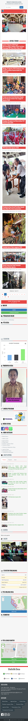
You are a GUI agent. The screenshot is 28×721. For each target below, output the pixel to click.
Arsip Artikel (7, 455)
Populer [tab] (10, 459)
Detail (13, 662)
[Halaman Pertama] (2, 294)
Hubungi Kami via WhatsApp (7, 320)
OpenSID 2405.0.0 (13, 719)
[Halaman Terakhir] (8, 297)
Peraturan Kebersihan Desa (9, 447)
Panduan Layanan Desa (7, 443)
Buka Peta (14, 611)
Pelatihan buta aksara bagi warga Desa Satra (14, 554)
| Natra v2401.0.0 (21, 719)
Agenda (5, 530)
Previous (3, 26)
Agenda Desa (5, 440)
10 (2, 296)
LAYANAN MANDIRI (14, 312)
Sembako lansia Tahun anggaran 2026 (12, 247)
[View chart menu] (25, 343)
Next (24, 26)
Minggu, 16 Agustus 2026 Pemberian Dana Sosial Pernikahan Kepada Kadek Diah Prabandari (13, 70)
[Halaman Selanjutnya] (5, 297)
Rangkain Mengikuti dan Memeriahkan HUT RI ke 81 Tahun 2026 (14, 122)
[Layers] (25, 598)
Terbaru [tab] (4, 459)
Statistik (6, 339)
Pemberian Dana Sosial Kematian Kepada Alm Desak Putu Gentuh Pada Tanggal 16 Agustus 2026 (13, 98)
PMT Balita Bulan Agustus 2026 (11, 148)
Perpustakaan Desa (6, 451)
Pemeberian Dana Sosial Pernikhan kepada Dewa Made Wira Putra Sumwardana (13, 208)
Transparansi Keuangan (7, 452)
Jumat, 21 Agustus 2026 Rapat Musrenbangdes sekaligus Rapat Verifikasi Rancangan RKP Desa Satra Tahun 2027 (13, 46)
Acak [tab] (15, 459)
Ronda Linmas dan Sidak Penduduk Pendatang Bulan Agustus (12, 266)
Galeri (5, 539)
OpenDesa (7, 719)
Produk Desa (5, 442)
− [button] (3, 600)
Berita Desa (5, 436)
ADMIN (14, 310)
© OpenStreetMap (19, 609)
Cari (21, 7)
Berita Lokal (5, 438)
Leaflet (14, 609)
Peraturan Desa (5, 445)
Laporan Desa (5, 449)
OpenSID (25, 609)
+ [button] (3, 598)
